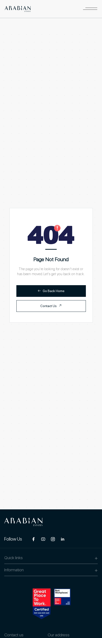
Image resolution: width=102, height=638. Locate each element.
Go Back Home (51, 291)
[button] (90, 9)
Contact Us (51, 306)
